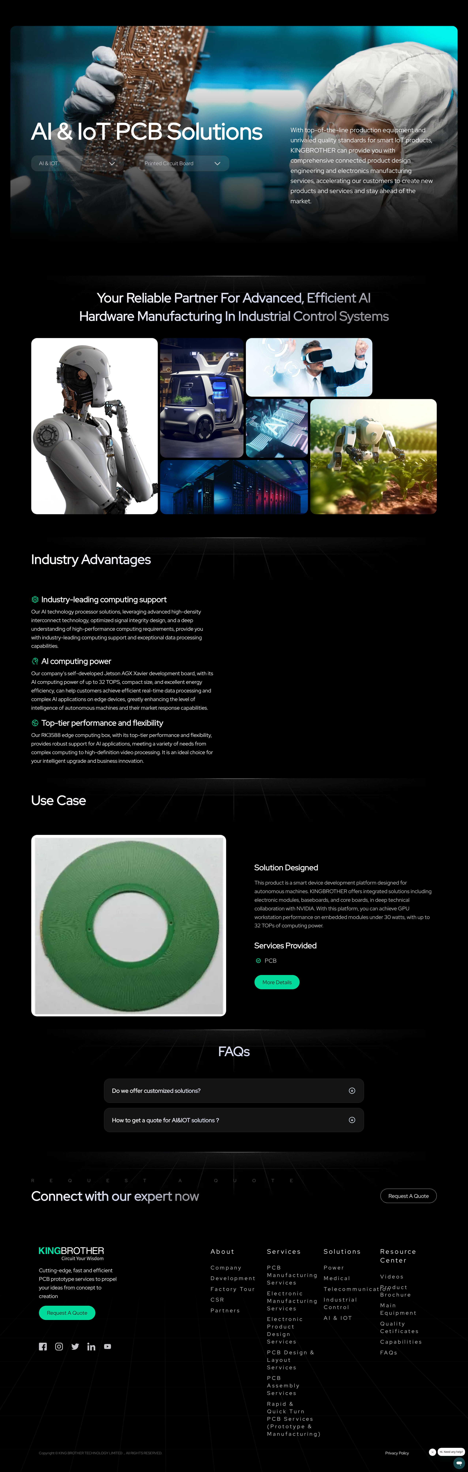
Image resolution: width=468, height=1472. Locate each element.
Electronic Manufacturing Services (291, 1301)
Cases (249, 12)
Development (233, 1278)
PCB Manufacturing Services (291, 1275)
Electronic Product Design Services (285, 1330)
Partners (226, 1310)
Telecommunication (348, 1289)
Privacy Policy (397, 1453)
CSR (218, 1299)
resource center (398, 1256)
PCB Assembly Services (283, 1385)
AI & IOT (338, 1317)
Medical (337, 1278)
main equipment (398, 1309)
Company (323, 12)
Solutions (215, 12)
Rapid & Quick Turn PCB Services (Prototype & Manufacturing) (291, 1418)
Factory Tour (233, 1289)
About (223, 1251)
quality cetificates (399, 1327)
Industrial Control (341, 1303)
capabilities (401, 1341)
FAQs (389, 1352)
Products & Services (164, 12)
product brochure (396, 1291)
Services (284, 1251)
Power (334, 1267)
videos (392, 1276)
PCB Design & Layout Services (291, 1360)
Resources (284, 12)
